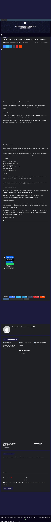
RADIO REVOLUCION (28, 517)
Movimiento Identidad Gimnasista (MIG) (13, 42)
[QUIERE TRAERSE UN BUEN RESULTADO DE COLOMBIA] (25, 346)
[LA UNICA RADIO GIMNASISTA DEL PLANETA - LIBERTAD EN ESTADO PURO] (25, 26)
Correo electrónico (7, 477)
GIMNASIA (5, 37)
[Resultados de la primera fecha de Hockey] (41, 391)
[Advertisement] (25, 9)
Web (27, 477)
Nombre (5, 472)
